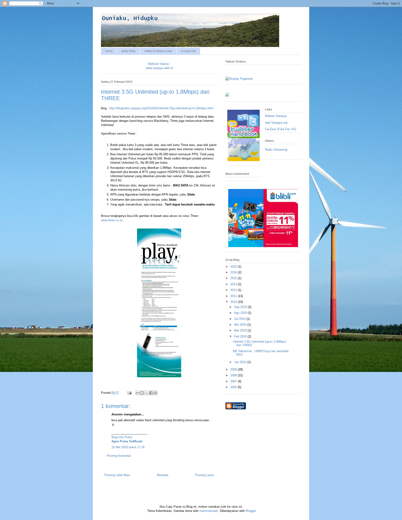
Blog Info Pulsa (121, 437)
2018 (234, 266)
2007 (234, 381)
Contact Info (188, 51)
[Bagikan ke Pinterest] (155, 393)
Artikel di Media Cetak (158, 51)
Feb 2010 (241, 336)
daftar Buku (128, 51)
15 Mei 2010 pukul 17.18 (127, 447)
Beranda (162, 475)
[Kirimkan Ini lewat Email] (137, 393)
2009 (234, 369)
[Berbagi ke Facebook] (151, 393)
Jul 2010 (240, 319)
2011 (234, 296)
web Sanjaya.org (276, 122)
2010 (234, 302)
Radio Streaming (276, 149)
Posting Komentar (119, 455)
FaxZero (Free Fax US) (280, 129)
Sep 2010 (241, 307)
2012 (234, 290)
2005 (234, 387)
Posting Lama (204, 475)
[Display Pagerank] (239, 78)
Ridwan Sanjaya (276, 116)
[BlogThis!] (142, 393)
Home (109, 51)
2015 (234, 278)
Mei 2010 (240, 324)
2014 (234, 284)
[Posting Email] (129, 392)
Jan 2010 (240, 362)
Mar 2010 (241, 330)
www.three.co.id (111, 220)
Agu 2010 (241, 313)
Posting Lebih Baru (117, 475)
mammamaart (208, 511)
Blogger (251, 511)
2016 (234, 272)
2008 (234, 375)
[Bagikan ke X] (146, 393)
